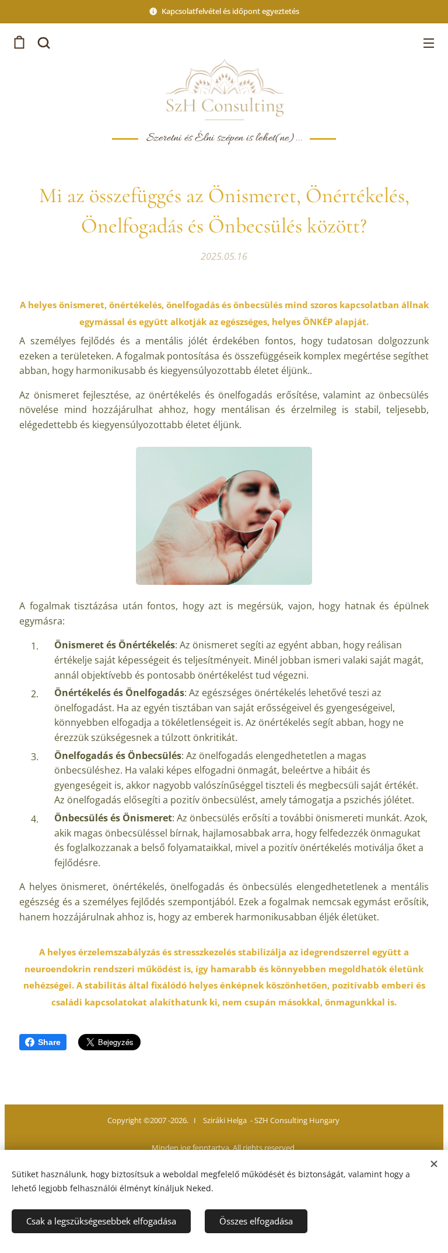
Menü (428, 42)
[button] (42, 42)
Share (49, 1042)
